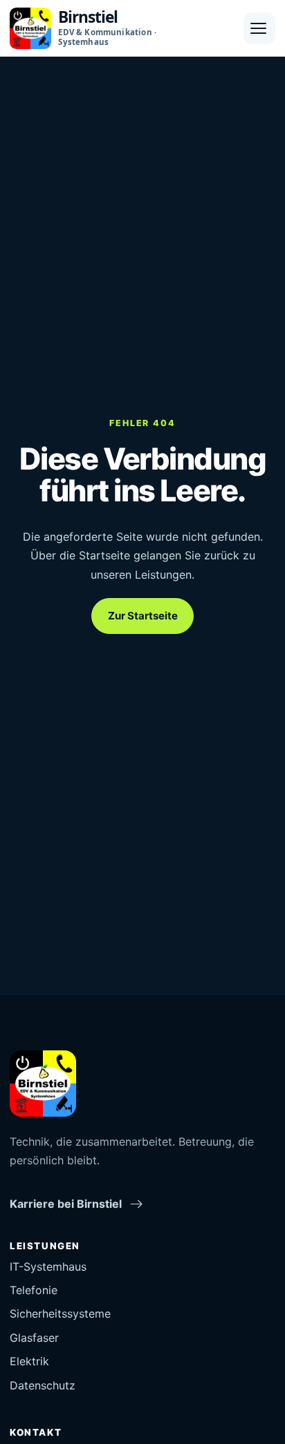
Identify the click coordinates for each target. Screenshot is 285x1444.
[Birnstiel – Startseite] (43, 1083)
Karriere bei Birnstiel (66, 1204)
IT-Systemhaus (48, 1266)
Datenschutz (42, 1385)
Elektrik (29, 1361)
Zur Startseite (143, 615)
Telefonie (33, 1290)
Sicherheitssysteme (60, 1313)
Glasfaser (34, 1338)
